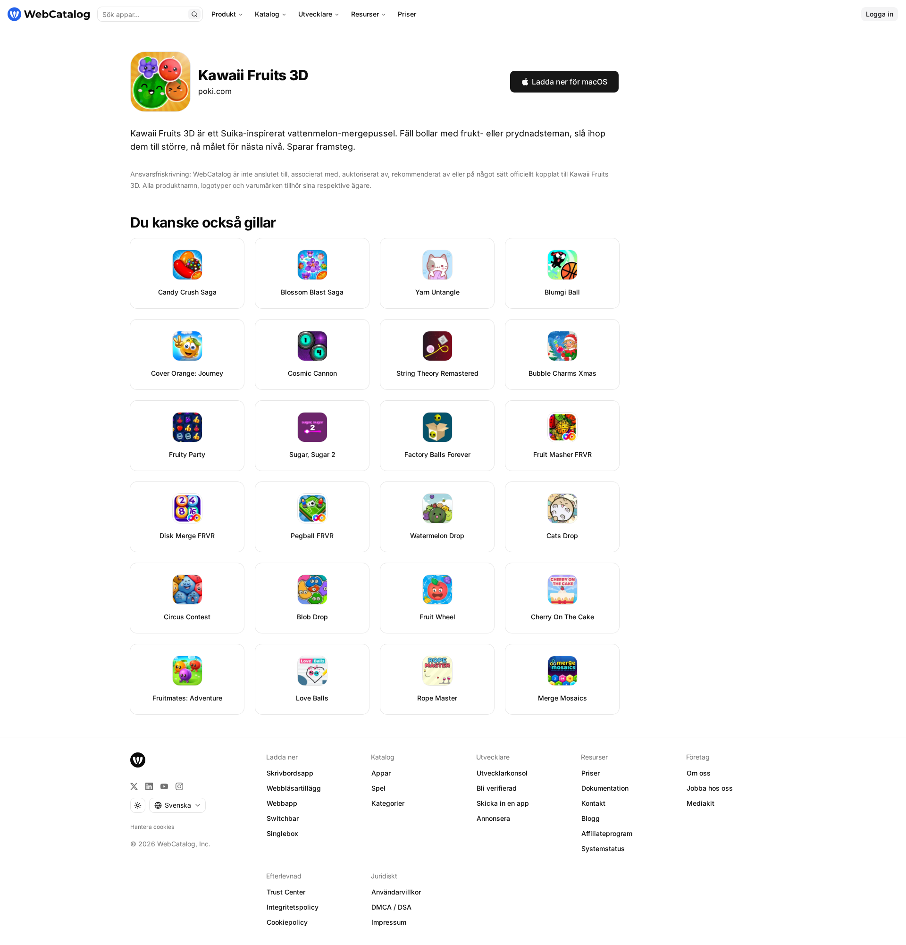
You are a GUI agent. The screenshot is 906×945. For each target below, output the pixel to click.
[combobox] (177, 805)
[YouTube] (164, 786)
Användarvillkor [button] (396, 892)
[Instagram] (179, 786)
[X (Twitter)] (134, 786)
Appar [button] (381, 773)
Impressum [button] (388, 922)
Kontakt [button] (593, 803)
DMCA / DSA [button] (391, 907)
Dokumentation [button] (605, 788)
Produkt (223, 14)
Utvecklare (315, 14)
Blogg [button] (590, 818)
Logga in (879, 14)
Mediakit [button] (700, 803)
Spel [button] (378, 788)
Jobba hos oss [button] (710, 788)
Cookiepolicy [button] (287, 922)
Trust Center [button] (286, 892)
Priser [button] (590, 773)
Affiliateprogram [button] (606, 833)
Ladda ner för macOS (569, 81)
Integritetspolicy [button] (293, 907)
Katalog (267, 14)
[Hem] (49, 14)
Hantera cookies (152, 826)
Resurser (365, 14)
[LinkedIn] (149, 786)
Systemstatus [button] (603, 848)
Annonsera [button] (493, 818)
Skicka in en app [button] (503, 803)
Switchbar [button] (283, 818)
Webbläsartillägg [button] (294, 788)
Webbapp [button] (282, 803)
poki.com (215, 91)
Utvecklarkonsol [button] (502, 773)
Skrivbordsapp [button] (290, 773)
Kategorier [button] (387, 803)
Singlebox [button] (282, 833)
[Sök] (194, 14)
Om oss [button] (699, 773)
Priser (407, 14)
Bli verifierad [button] (497, 788)
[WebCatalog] (137, 760)
